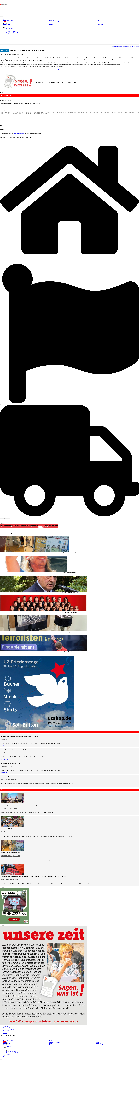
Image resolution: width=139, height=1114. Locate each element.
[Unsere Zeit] (18, 15)
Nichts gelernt (69, 632)
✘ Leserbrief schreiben (6, 95)
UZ (3, 19)
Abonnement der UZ (120, 81)
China (7, 24)
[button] (0, 1037)
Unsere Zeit (119, 41)
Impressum (5, 1026)
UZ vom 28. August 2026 (12, 32)
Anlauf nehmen (4, 739)
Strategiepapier (9, 25)
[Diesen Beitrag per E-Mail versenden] (119, 46)
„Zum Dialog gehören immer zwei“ (69, 592)
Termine (5, 21)
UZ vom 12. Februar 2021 (13, 54)
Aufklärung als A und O (9, 808)
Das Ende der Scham (69, 652)
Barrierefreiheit (6, 1030)
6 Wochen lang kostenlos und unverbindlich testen (89, 82)
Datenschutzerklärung (18, 133)
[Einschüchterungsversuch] (12, 850)
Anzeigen (5, 1033)
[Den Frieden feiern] (12, 826)
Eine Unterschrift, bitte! (10, 879)
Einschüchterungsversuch (69, 552)
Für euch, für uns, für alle (69, 572)
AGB (4, 1031)
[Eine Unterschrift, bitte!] (12, 874)
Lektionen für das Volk (6, 766)
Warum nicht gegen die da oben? (9, 779)
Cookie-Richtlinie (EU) (8, 1029)
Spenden (8, 33)
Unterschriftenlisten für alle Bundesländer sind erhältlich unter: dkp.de (43, 69)
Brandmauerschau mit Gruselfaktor (69, 612)
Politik (123, 41)
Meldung (22, 54)
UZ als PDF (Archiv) (11, 31)
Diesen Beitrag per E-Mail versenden (132, 46)
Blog (4, 20)
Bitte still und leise (5, 752)
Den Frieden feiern (8, 832)
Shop (4, 35)
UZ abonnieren (9, 28)
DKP (4, 36)
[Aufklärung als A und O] (12, 803)
